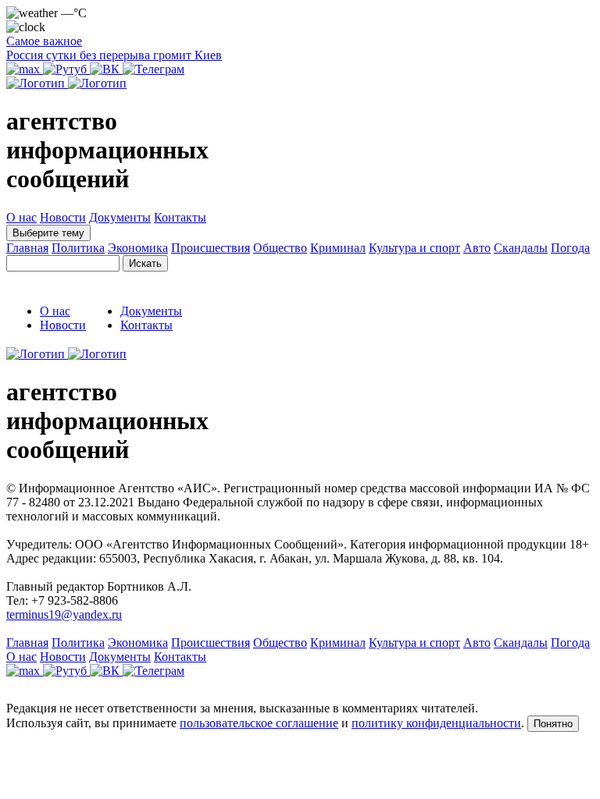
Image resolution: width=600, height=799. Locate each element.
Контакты (180, 217)
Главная (27, 247)
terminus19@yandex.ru (64, 614)
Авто (477, 247)
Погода (570, 247)
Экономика (138, 247)
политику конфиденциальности (436, 723)
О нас (21, 217)
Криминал (338, 247)
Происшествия (210, 247)
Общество (280, 247)
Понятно (553, 724)
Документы (120, 217)
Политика (78, 247)
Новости (63, 217)
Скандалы (521, 247)
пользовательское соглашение (259, 723)
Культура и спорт (414, 247)
